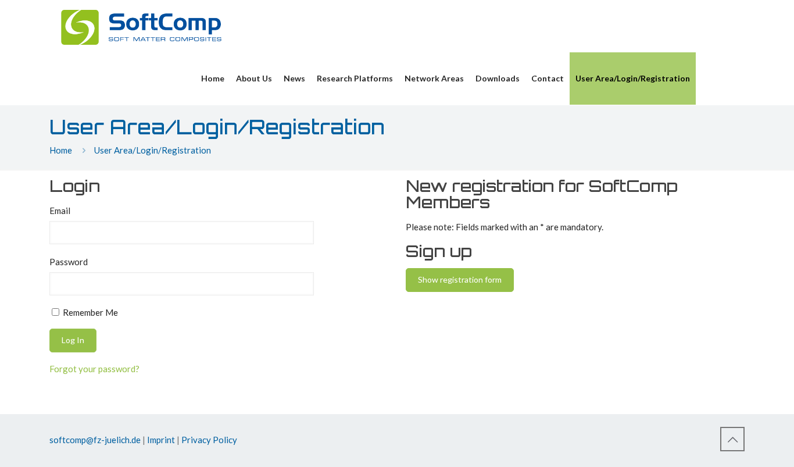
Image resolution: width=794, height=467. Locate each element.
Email (59, 210)
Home (60, 150)
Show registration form (460, 279)
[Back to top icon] (732, 439)
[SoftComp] (141, 26)
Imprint (161, 439)
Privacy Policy (209, 439)
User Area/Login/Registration (152, 150)
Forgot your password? (94, 368)
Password (68, 261)
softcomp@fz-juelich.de (95, 439)
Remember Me (90, 312)
